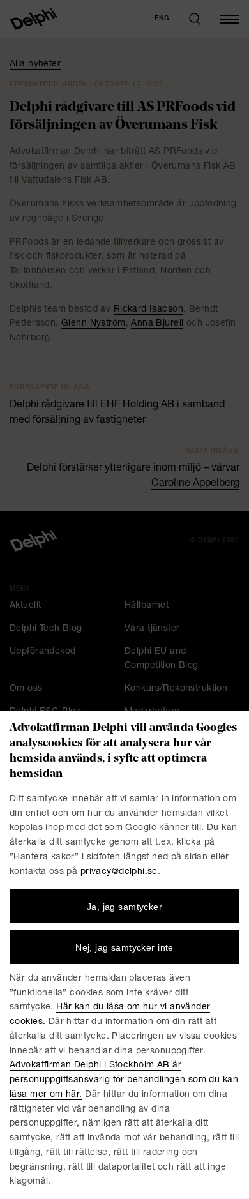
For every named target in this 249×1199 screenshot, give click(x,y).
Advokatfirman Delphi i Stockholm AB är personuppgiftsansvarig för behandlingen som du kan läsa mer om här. (124, 1080)
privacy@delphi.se (119, 872)
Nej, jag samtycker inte (124, 947)
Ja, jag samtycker (124, 906)
